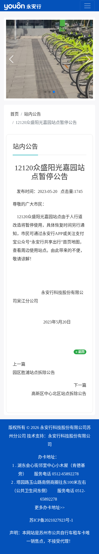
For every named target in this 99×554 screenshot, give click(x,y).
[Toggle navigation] (87, 6)
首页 (14, 114)
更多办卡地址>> (50, 507)
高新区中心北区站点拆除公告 (58, 393)
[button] (11, 59)
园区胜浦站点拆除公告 (34, 372)
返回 (80, 352)
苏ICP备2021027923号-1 (51, 520)
